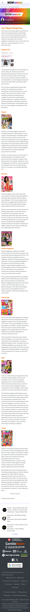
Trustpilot (15, 534)
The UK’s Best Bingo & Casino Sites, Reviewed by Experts (12, 573)
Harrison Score (9, 19)
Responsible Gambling (20, 595)
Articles (5, 6)
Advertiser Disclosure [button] (15, 493)
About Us (25, 581)
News (24, 584)
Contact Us (9, 584)
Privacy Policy (23, 592)
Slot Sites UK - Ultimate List (12, 581)
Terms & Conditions (10, 592)
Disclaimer (8, 595)
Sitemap (15, 587)
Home (2, 6)
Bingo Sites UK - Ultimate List (15, 577)
